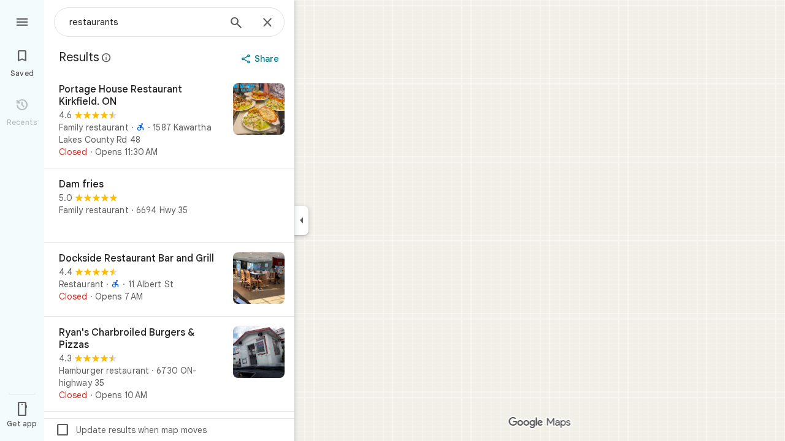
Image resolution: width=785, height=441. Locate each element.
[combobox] (144, 22)
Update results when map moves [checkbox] (131, 430)
